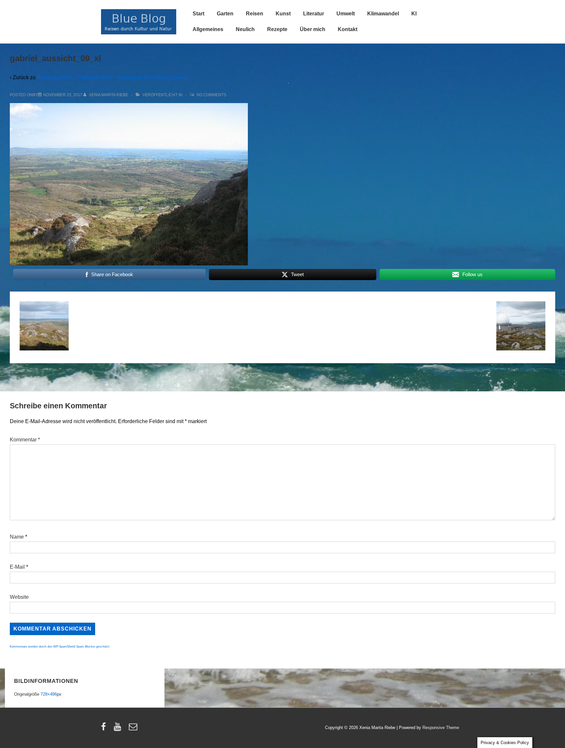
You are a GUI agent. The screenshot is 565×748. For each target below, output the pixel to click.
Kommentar (25, 439)
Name (17, 537)
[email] (134, 728)
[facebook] (105, 728)
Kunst (283, 13)
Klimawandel (383, 13)
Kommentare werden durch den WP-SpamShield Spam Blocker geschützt (60, 646)
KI (414, 13)
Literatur (313, 13)
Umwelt (345, 13)
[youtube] (119, 728)
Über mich (312, 29)
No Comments (211, 95)
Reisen (254, 13)
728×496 (49, 694)
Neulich (245, 29)
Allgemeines (208, 29)
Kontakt (347, 29)
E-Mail (17, 567)
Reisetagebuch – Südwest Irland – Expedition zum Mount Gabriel (112, 77)
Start (198, 13)
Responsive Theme (440, 727)
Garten (225, 13)
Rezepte (277, 29)
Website (19, 597)
